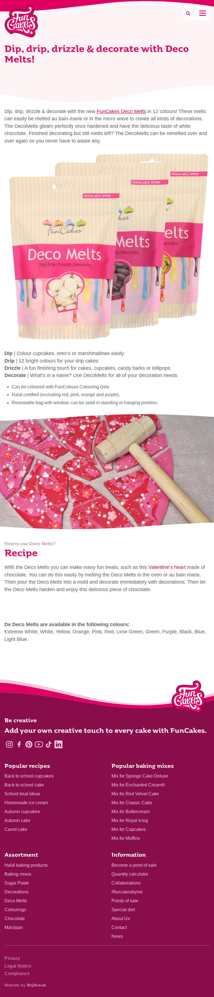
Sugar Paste (16, 883)
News (117, 936)
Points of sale (124, 900)
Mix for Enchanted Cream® (138, 785)
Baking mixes (17, 874)
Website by (25, 985)
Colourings (15, 909)
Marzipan (13, 927)
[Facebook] (19, 744)
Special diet (123, 909)
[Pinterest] (29, 744)
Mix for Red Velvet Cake (135, 793)
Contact (119, 927)
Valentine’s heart (167, 567)
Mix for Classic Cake (131, 802)
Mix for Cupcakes (128, 829)
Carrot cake (15, 829)
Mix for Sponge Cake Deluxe (139, 776)
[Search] (188, 13)
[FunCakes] (21, 21)
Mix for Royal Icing (129, 820)
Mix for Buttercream (130, 811)
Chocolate (14, 918)
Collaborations (125, 883)
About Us (120, 918)
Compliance (17, 973)
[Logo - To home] (188, 697)
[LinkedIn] (58, 744)
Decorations (16, 891)
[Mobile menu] (202, 13)
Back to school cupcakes (29, 776)
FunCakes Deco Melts (121, 111)
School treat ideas (22, 793)
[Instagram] (9, 744)
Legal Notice (17, 966)
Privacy (12, 958)
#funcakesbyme (127, 891)
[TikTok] (49, 744)
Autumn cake (17, 820)
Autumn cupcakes (22, 811)
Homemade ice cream (26, 802)
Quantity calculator (129, 874)
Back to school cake (24, 785)
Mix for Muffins (125, 838)
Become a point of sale (134, 865)
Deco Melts (15, 900)
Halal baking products (26, 865)
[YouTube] (39, 744)
